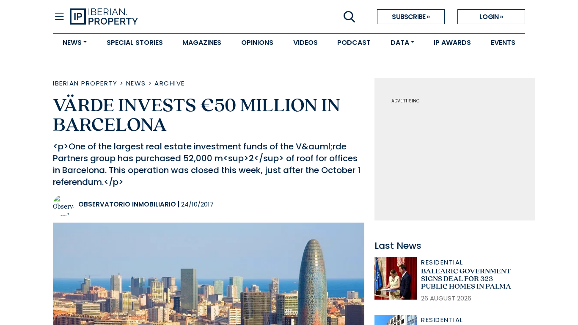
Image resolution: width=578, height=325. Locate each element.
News (136, 83)
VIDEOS (305, 42)
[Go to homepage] (179, 16)
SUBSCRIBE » (410, 17)
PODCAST (354, 42)
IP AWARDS (452, 42)
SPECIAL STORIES (135, 42)
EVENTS (503, 42)
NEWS (72, 42)
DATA (400, 42)
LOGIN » (491, 17)
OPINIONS (257, 42)
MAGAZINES (201, 42)
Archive (169, 83)
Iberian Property (85, 83)
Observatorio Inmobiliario (127, 204)
